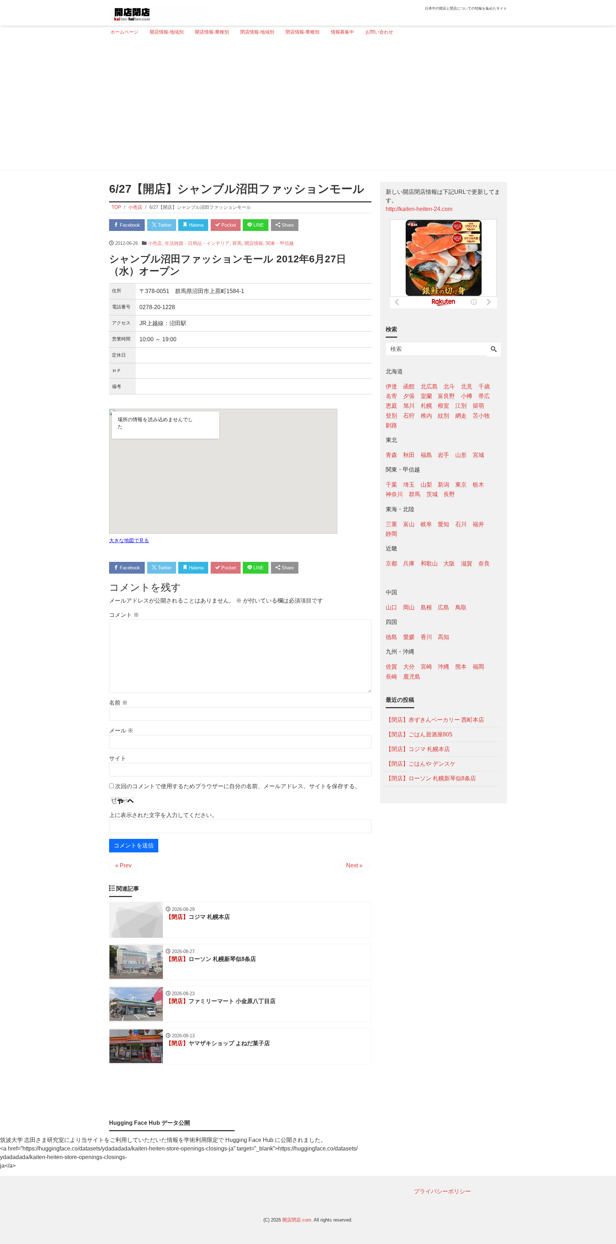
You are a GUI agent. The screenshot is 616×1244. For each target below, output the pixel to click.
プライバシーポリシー (442, 1191)
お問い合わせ (379, 32)
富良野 (446, 396)
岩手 (443, 455)
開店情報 (254, 243)
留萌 (478, 406)
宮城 (478, 455)
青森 (391, 455)
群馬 (237, 243)
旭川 (409, 406)
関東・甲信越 (280, 243)
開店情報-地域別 (167, 32)
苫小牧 (481, 415)
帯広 (484, 396)
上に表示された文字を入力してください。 (163, 815)
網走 (461, 415)
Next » (354, 865)
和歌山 (429, 563)
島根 (426, 607)
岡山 (409, 607)
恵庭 (391, 406)
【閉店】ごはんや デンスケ (421, 763)
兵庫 (409, 563)
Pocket (228, 225)
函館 (409, 386)
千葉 (391, 485)
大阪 (449, 563)
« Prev (123, 865)
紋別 (443, 415)
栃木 (478, 485)
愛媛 (409, 637)
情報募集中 (342, 32)
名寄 (391, 396)
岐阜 (426, 524)
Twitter (163, 225)
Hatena (196, 225)
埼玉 (409, 485)
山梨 (426, 485)
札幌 (426, 406)
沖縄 (443, 667)
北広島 (429, 386)
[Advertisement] (306, 106)
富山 (409, 524)
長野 (449, 494)
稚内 (426, 415)
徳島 (391, 637)
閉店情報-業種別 (302, 32)
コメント (124, 615)
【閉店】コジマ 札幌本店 (418, 749)
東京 (461, 485)
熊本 (461, 667)
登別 (391, 415)
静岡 (391, 533)
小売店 (155, 243)
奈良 (484, 563)
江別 (461, 406)
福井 (478, 524)
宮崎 (426, 667)
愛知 (443, 524)
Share (287, 225)
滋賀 (466, 563)
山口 (391, 607)
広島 (443, 607)
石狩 (409, 415)
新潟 (443, 485)
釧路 (391, 425)
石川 (461, 524)
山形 (461, 455)
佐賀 (391, 667)
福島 (426, 455)
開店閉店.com (296, 1220)
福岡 (478, 667)
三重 (391, 524)
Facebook (129, 225)
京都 (391, 563)
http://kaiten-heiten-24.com (419, 209)
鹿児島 (411, 676)
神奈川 (394, 494)
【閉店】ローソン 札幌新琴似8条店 (431, 778)
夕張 (409, 396)
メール (121, 730)
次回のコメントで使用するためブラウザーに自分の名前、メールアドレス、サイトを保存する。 (237, 786)
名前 (118, 703)
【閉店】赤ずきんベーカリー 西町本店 (435, 719)
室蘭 (426, 396)
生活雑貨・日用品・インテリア (197, 243)
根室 (443, 406)
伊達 (391, 386)
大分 (409, 667)
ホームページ (124, 32)
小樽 (466, 396)
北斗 (449, 386)
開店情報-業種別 (212, 32)
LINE (258, 225)
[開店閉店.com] (158, 12)
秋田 (409, 455)
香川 (426, 637)
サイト (117, 758)
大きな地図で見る (129, 540)
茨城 (432, 494)
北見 (466, 386)
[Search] (494, 350)
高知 (443, 637)
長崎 (391, 676)
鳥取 (461, 607)
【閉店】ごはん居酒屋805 (419, 734)
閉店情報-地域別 (257, 32)
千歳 (484, 386)
